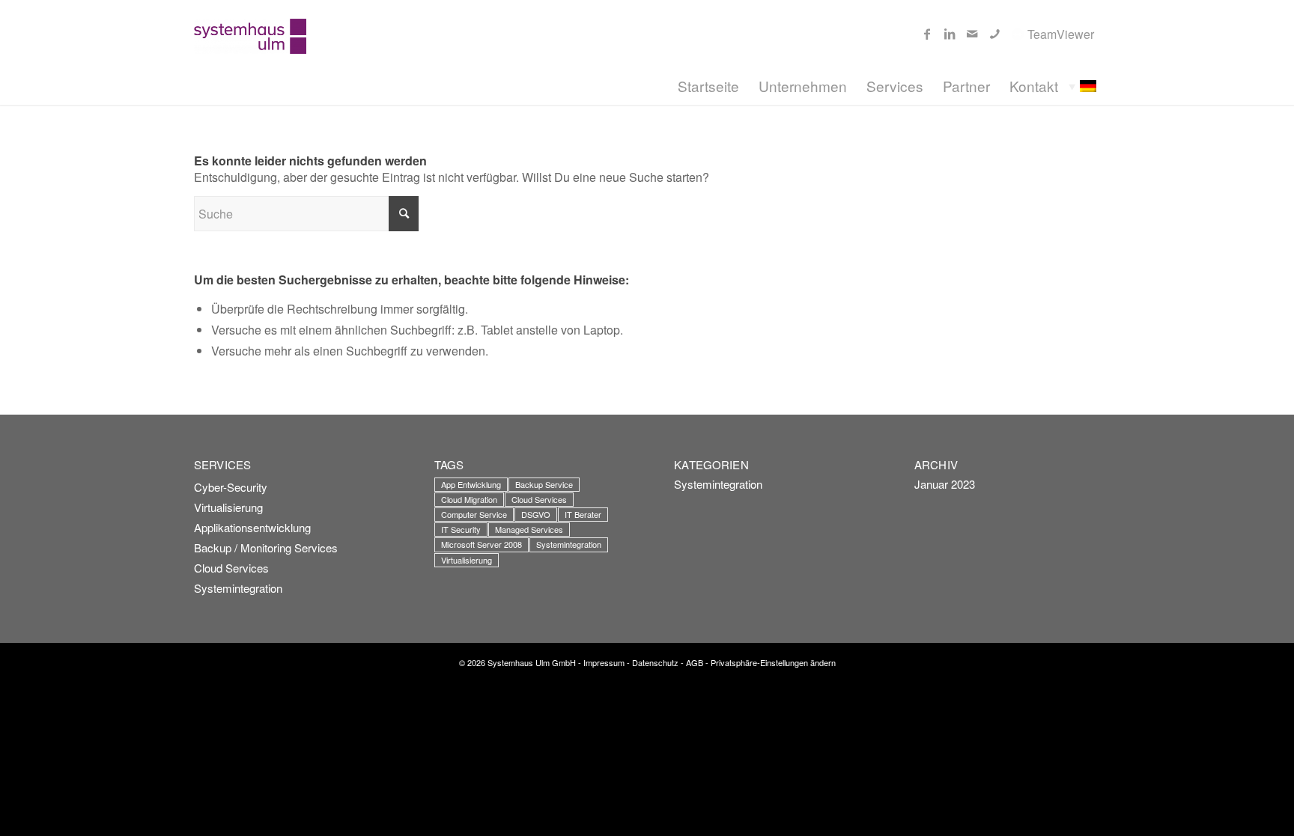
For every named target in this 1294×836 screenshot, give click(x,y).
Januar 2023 (944, 484)
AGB (694, 662)
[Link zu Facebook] (927, 33)
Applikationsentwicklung (252, 527)
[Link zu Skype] (994, 33)
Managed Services (529, 529)
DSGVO (535, 514)
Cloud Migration (469, 499)
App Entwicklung (471, 484)
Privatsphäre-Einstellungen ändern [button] (773, 662)
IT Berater (583, 514)
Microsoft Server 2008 (481, 544)
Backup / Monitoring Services (266, 547)
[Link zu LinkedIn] (949, 33)
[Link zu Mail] (972, 33)
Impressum (604, 662)
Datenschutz (655, 662)
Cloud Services (231, 568)
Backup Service (544, 484)
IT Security (461, 529)
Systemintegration (238, 588)
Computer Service (474, 514)
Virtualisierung (228, 507)
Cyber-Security (230, 487)
